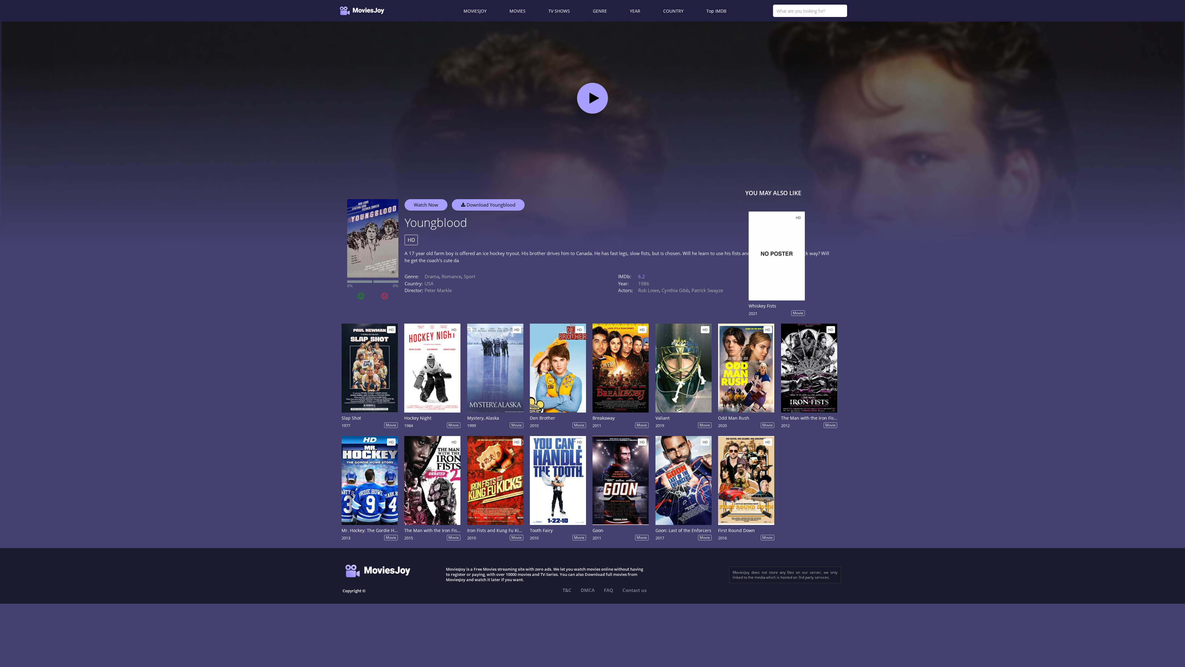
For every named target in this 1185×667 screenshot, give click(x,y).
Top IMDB (716, 11)
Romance (451, 276)
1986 (643, 283)
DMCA (588, 590)
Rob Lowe (648, 290)
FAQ (608, 590)
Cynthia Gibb (675, 290)
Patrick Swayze (707, 290)
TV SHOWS (559, 11)
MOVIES (517, 11)
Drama (432, 276)
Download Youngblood (490, 205)
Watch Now (426, 205)
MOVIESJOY (475, 11)
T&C (567, 590)
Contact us (634, 590)
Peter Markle (438, 290)
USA (429, 283)
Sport (469, 276)
